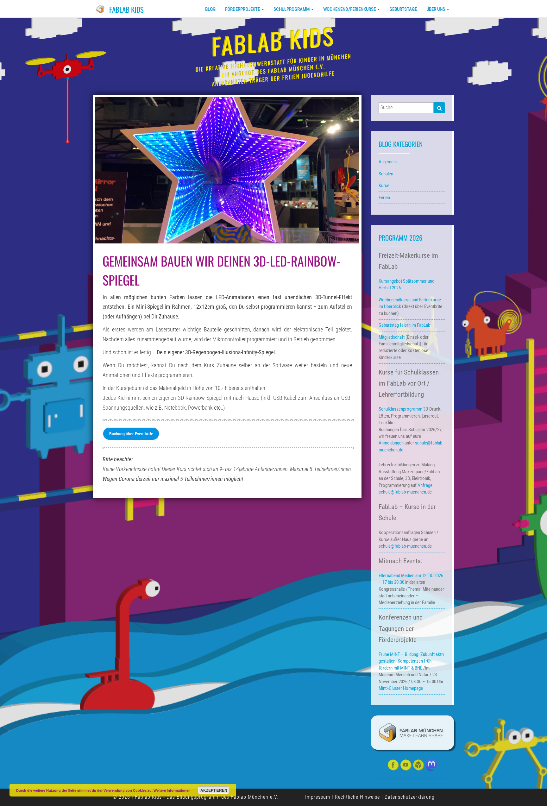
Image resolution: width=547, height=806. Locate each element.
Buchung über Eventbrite (131, 433)
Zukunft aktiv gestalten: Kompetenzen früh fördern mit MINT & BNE (411, 661)
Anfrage (425, 485)
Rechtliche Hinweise (357, 797)
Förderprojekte (243, 9)
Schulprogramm (292, 9)
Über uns (436, 9)
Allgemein (388, 162)
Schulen (386, 174)
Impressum (317, 797)
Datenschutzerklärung (410, 797)
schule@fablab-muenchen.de (405, 492)
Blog (210, 9)
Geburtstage (403, 9)
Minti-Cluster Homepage (401, 688)
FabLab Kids (126, 9)
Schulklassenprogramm (400, 409)
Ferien (384, 197)
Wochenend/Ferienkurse (350, 9)
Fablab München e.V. (254, 797)
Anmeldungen (391, 443)
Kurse (384, 185)
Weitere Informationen (172, 790)
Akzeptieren (213, 790)
